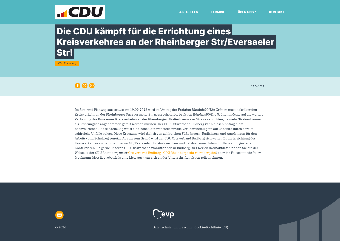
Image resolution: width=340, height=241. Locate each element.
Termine (218, 12)
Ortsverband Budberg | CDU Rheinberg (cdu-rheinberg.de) (172, 153)
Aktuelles (188, 12)
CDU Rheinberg (67, 63)
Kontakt (277, 12)
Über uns (246, 12)
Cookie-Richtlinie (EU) (211, 227)
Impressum (183, 227)
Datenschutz (162, 227)
